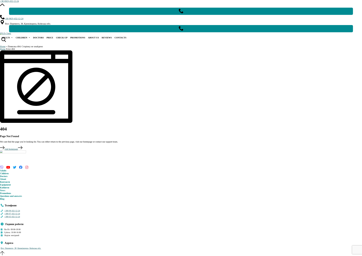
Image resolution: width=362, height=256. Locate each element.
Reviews (107, 38)
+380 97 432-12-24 (12, 214)
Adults (5, 38)
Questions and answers (11, 196)
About (3, 179)
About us (93, 38)
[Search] (3, 37)
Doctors (38, 38)
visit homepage (11, 149)
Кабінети (4, 187)
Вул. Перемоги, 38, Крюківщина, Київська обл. (21, 248)
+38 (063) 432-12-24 (9, 1)
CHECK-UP (61, 38)
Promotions (77, 38)
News (2, 190)
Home (3, 46)
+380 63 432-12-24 (12, 217)
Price (50, 38)
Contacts (120, 38)
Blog (2, 199)
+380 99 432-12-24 (12, 211)
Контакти (5, 182)
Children (21, 38)
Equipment (5, 185)
